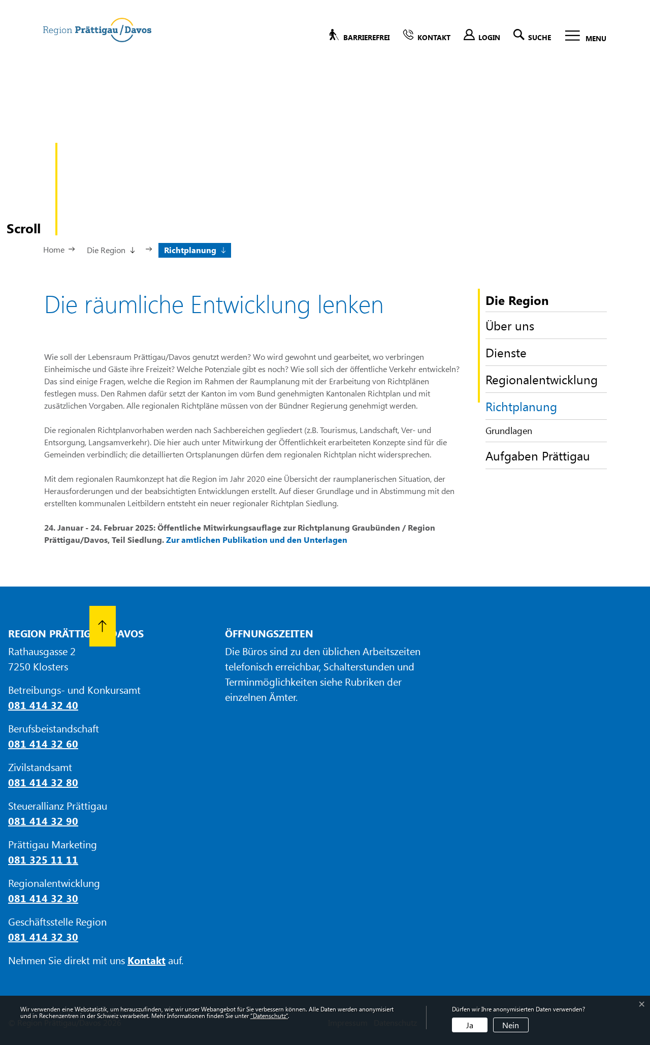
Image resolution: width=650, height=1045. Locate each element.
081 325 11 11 (43, 859)
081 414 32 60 (43, 743)
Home (53, 249)
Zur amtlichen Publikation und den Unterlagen (256, 539)
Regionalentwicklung (541, 379)
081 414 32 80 (43, 782)
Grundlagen (508, 430)
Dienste (506, 352)
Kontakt (146, 960)
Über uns (509, 325)
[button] (110, 249)
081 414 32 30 (43, 898)
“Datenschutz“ (269, 1015)
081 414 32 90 (43, 820)
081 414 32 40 (43, 705)
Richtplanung (521, 408)
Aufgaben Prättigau (537, 455)
